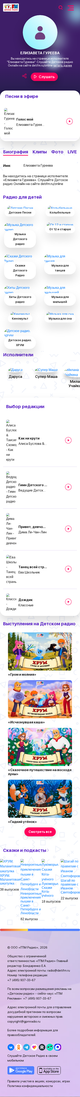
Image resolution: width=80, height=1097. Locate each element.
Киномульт (20, 318)
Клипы (39, 151)
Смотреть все (40, 832)
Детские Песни (20, 212)
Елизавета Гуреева (30, 125)
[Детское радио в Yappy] (49, 1047)
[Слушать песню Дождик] (68, 602)
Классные (25, 605)
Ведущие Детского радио (32, 490)
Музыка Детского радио (20, 239)
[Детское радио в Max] (57, 1047)
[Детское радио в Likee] (34, 1047)
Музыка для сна (60, 318)
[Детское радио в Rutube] (42, 1047)
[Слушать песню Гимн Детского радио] (68, 487)
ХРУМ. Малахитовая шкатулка (10, 879)
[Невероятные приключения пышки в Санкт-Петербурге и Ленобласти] (31, 875)
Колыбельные (60, 212)
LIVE (72, 151)
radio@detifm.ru (58, 970)
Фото (57, 151)
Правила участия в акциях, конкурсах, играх (38, 1081)
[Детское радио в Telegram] (26, 1047)
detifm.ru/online (42, 65)
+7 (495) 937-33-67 (21, 980)
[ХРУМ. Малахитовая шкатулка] (10, 866)
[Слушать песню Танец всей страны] (68, 569)
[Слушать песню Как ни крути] (68, 440)
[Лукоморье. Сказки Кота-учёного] (51, 870)
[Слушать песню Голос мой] (69, 121)
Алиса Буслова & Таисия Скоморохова (32, 444)
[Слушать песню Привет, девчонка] (68, 529)
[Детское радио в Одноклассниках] (18, 1047)
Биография (15, 151)
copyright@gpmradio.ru (23, 1021)
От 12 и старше (60, 229)
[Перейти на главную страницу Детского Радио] (11, 7)
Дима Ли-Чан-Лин (32, 532)
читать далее (62, 65)
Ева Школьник (29, 572)
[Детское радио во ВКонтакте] (10, 1047)
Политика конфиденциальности (30, 1086)
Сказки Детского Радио (20, 270)
